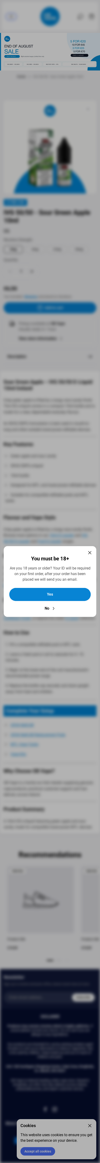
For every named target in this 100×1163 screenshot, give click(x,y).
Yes (50, 594)
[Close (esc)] (90, 552)
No (47, 608)
